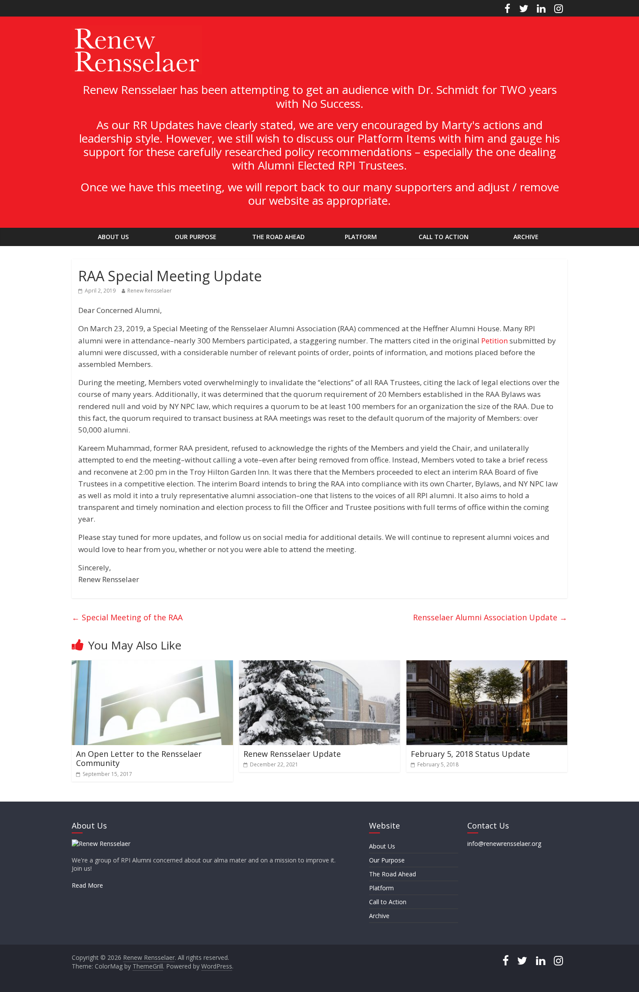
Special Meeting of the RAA (127, 617)
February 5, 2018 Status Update (470, 754)
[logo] (101, 843)
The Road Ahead (278, 237)
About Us (113, 237)
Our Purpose (195, 237)
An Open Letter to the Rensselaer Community (139, 759)
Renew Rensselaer (149, 290)
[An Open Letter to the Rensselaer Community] (152, 665)
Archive (526, 237)
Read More (87, 885)
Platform (361, 237)
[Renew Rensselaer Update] (319, 665)
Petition (494, 341)
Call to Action (444, 237)
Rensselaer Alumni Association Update (490, 617)
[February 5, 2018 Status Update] (487, 665)
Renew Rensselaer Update (292, 754)
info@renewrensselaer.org (504, 843)
